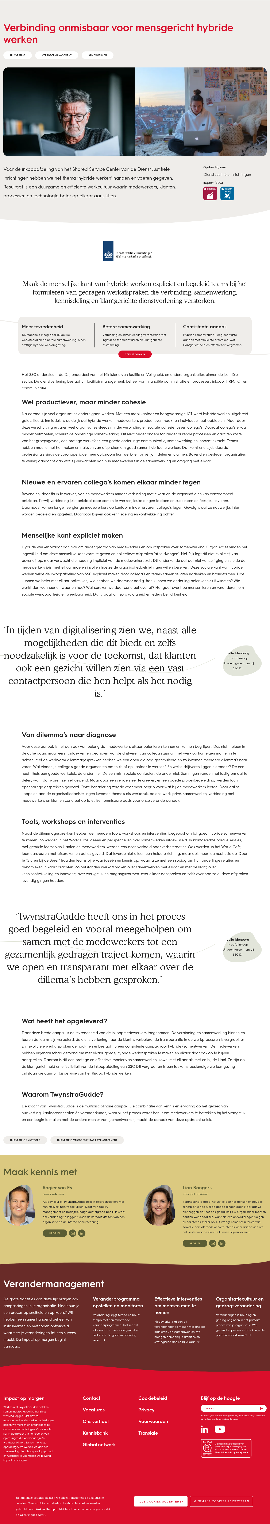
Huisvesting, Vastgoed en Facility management (87, 1140)
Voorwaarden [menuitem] (153, 1421)
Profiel (55, 1233)
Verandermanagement (57, 55)
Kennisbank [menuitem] (95, 1433)
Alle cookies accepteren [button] (161, 1501)
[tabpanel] (65, 1210)
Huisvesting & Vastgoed (25, 1140)
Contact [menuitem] (91, 1398)
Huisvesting (17, 55)
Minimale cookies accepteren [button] (221, 1501)
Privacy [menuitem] (146, 1410)
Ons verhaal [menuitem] (96, 1421)
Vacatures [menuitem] (94, 1410)
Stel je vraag (135, 354)
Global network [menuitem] (99, 1444)
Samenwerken (97, 55)
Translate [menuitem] (148, 1433)
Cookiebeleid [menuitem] (152, 1398)
